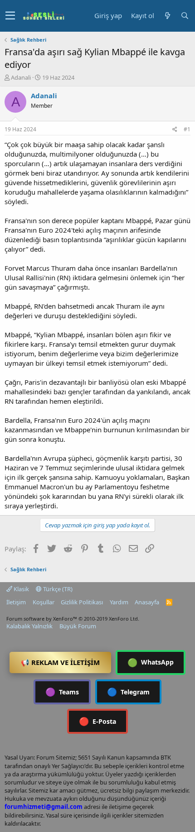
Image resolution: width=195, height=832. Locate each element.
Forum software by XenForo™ (72, 618)
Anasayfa (147, 602)
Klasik (20, 589)
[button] (10, 16)
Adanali (21, 77)
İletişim (16, 602)
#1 (187, 129)
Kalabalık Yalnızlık (29, 626)
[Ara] (184, 16)
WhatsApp (150, 662)
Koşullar (43, 602)
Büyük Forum (77, 626)
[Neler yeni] (167, 16)
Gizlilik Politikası (82, 602)
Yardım (119, 602)
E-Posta (97, 721)
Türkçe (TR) (57, 589)
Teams (62, 691)
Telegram (128, 691)
